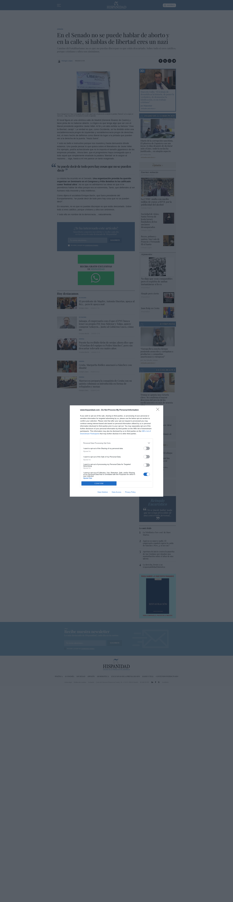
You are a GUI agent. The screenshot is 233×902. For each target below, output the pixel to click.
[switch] (146, 448)
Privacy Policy (130, 492)
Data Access (116, 492)
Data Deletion (103, 492)
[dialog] (116, 451)
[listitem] (116, 443)
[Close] (158, 410)
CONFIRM (99, 483)
